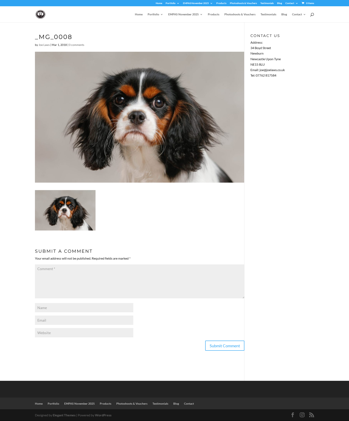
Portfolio (171, 3)
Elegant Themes (64, 415)
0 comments (76, 44)
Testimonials (267, 3)
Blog (279, 3)
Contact (289, 3)
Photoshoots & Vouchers (243, 3)
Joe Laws (44, 44)
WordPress (103, 415)
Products (221, 3)
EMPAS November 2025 (196, 3)
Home (159, 3)
